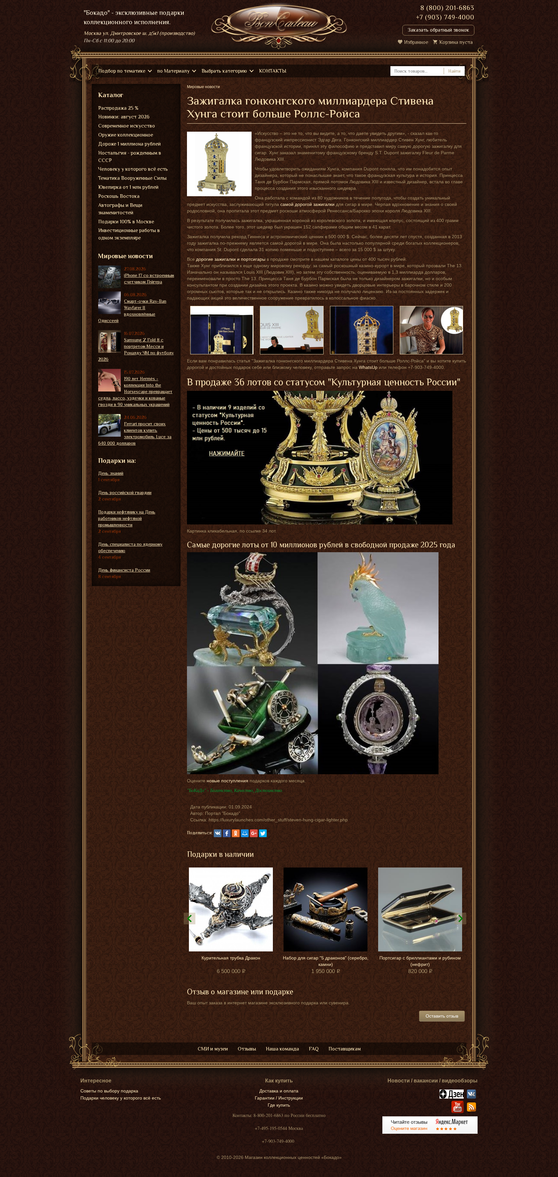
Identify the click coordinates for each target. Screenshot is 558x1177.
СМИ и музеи (213, 1049)
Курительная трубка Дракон (231, 957)
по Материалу (173, 71)
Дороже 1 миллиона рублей (129, 144)
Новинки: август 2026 (124, 117)
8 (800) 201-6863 (447, 7)
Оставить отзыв (442, 1016)
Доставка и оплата (278, 1090)
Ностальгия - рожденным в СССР (129, 156)
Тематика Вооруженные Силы (132, 178)
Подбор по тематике (121, 71)
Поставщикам (344, 1049)
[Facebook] (227, 833)
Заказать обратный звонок (438, 30)
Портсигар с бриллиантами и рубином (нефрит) (420, 961)
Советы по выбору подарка (109, 1090)
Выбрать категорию (224, 71)
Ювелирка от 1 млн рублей (128, 187)
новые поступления (227, 780)
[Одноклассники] (236, 833)
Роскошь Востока (119, 196)
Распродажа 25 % (118, 108)
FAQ (314, 1049)
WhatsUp (368, 367)
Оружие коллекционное (125, 135)
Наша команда (282, 1049)
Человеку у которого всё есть (133, 169)
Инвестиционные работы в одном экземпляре (129, 234)
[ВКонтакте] (218, 833)
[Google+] (254, 833)
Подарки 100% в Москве (126, 222)
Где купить (279, 1105)
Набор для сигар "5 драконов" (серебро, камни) (325, 961)
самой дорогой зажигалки (307, 204)
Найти (454, 71)
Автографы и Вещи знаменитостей (120, 209)
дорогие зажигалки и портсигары (230, 259)
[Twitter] (263, 833)
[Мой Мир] (245, 833)
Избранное (416, 42)
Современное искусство (126, 126)
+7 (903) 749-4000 (445, 17)
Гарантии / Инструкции (279, 1098)
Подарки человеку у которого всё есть (120, 1098)
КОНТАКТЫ (272, 71)
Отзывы (247, 1049)
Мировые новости (125, 255)
